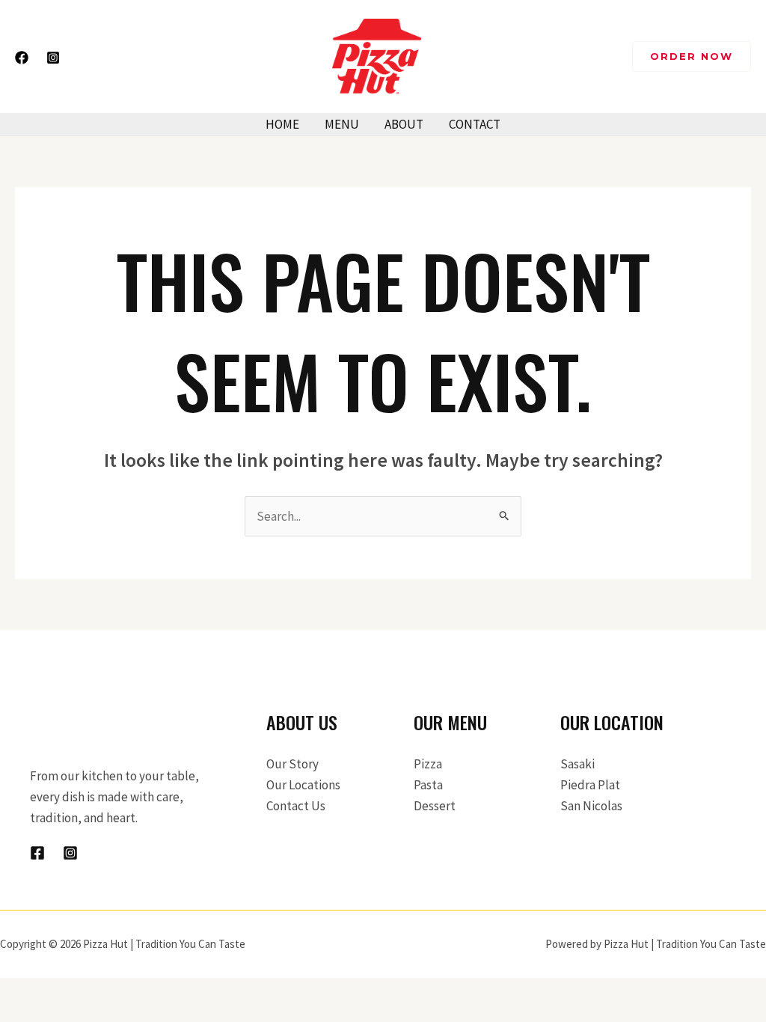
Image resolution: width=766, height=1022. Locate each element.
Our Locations (303, 785)
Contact (474, 124)
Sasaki (577, 764)
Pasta (428, 785)
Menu (342, 124)
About (403, 124)
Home (282, 124)
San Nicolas (591, 806)
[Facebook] (21, 57)
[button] (691, 56)
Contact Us (295, 806)
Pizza (428, 764)
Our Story (292, 764)
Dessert (435, 806)
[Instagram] (53, 57)
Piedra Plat (590, 785)
